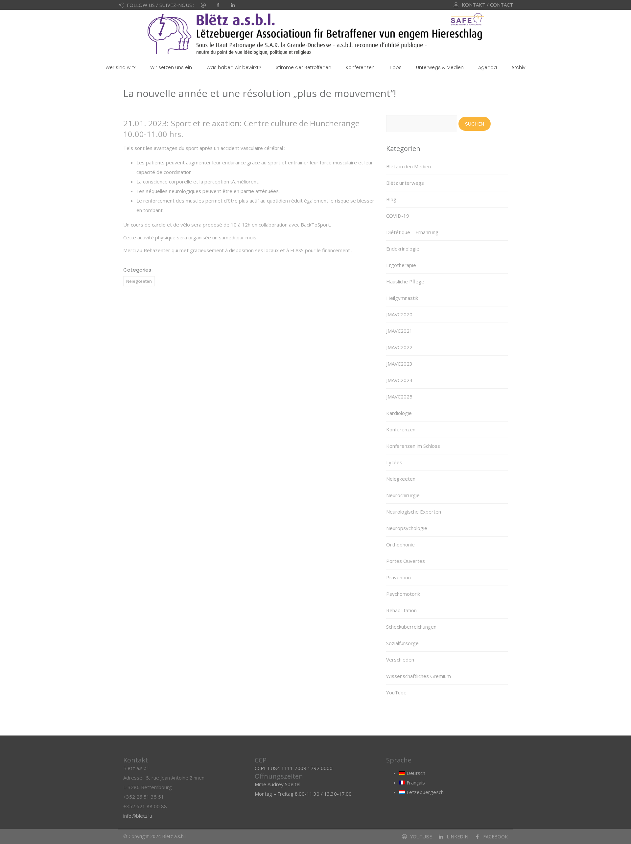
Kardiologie (399, 413)
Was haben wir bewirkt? (233, 67)
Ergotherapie (401, 265)
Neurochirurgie (403, 495)
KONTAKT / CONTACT (487, 4)
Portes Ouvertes (405, 561)
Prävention (398, 577)
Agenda (487, 67)
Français (415, 782)
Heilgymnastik (402, 298)
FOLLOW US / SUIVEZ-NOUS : (160, 5)
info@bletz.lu (137, 815)
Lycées (394, 462)
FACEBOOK (495, 836)
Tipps (395, 67)
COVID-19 (397, 215)
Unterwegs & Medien (440, 67)
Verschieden (400, 659)
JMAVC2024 (399, 380)
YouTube (396, 692)
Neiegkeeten (139, 281)
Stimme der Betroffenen (303, 67)
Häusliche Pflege (405, 281)
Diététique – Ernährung (412, 232)
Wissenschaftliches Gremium (418, 676)
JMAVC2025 (399, 396)
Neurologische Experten (413, 511)
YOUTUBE (421, 836)
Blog (391, 199)
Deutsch (415, 773)
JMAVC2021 (399, 330)
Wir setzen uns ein (171, 67)
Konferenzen (360, 67)
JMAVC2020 (399, 314)
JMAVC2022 (399, 347)
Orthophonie (400, 544)
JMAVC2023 (399, 363)
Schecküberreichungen (411, 626)
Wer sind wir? (120, 67)
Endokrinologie (402, 248)
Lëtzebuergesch (424, 792)
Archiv (518, 67)
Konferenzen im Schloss (413, 446)
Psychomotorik (403, 594)
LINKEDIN (457, 836)
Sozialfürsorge (402, 643)
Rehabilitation (401, 610)
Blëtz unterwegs (405, 183)
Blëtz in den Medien (408, 166)
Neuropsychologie (406, 528)
